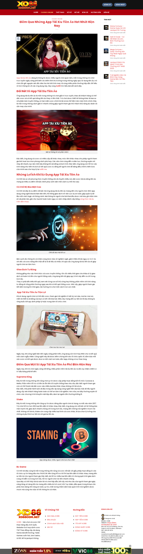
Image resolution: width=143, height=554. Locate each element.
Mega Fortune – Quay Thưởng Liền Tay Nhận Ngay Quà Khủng (118, 53)
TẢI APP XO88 (80, 523)
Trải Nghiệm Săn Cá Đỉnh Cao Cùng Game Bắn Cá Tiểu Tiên (118, 78)
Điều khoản (51, 520)
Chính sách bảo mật (55, 523)
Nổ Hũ (76, 12)
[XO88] (27, 4)
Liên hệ (50, 527)
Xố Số (69, 12)
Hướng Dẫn (96, 12)
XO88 (36, 12)
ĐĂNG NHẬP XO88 (82, 527)
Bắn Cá (85, 12)
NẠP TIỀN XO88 (81, 520)
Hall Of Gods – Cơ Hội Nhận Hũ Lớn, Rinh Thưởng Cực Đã (117, 40)
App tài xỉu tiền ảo (24, 78)
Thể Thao (60, 12)
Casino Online (47, 12)
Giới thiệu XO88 (53, 516)
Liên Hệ (106, 12)
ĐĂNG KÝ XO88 (81, 531)
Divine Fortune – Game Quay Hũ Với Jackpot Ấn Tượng (118, 28)
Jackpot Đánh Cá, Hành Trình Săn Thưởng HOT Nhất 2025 (117, 65)
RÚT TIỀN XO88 (81, 516)
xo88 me (43, 169)
